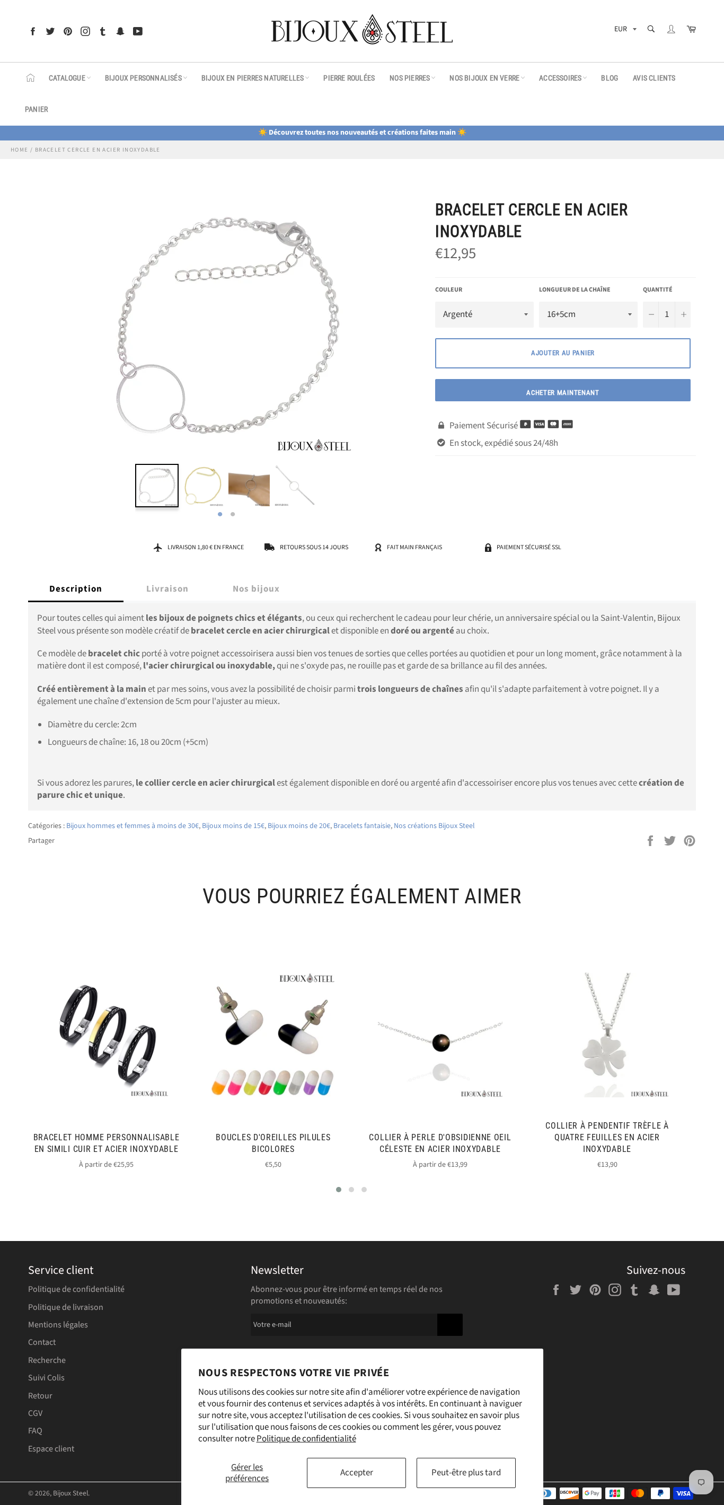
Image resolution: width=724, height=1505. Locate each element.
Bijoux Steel (70, 1493)
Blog (609, 78)
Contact (42, 1342)
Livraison (167, 589)
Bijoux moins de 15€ (233, 826)
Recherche (47, 1360)
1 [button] (220, 514)
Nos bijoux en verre (484, 78)
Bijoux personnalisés (143, 78)
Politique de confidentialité (306, 1438)
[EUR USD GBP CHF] (624, 31)
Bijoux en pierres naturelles (252, 78)
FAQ (35, 1431)
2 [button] (232, 514)
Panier (36, 109)
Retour (40, 1396)
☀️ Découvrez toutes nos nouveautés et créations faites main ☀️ (362, 132)
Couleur (448, 290)
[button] (338, 1189)
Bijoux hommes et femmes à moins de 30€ (132, 826)
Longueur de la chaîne (575, 290)
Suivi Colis (46, 1378)
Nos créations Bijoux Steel (434, 826)
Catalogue (67, 78)
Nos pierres (410, 78)
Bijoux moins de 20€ (299, 826)
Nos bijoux (256, 589)
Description (75, 589)
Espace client (51, 1449)
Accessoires (560, 78)
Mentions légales (58, 1325)
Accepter (356, 1472)
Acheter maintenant (562, 393)
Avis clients (654, 78)
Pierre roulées (349, 78)
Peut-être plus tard (466, 1472)
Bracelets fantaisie (362, 826)
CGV (35, 1413)
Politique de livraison (65, 1307)
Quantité (658, 290)
